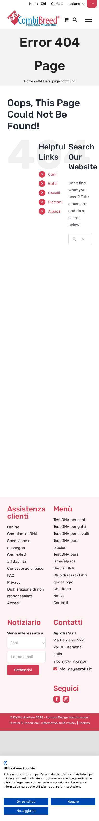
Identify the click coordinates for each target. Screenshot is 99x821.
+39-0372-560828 (70, 662)
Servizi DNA (63, 568)
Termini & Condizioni (24, 723)
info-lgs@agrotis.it (75, 669)
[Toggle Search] (75, 19)
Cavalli (54, 193)
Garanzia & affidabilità (17, 558)
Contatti (60, 603)
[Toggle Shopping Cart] (66, 19)
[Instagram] (66, 699)
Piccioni (55, 202)
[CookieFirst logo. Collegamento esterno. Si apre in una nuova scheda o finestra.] (5, 763)
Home (28, 81)
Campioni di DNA (22, 533)
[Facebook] (56, 699)
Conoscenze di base (25, 568)
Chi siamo (62, 589)
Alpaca (54, 211)
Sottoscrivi (23, 670)
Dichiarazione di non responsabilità (25, 593)
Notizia (59, 596)
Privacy (14, 582)
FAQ (10, 575)
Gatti (52, 183)
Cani (52, 174)
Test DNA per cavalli (71, 533)
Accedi (13, 603)
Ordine (13, 527)
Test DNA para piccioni (66, 544)
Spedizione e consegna (18, 544)
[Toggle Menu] (88, 20)
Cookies (84, 723)
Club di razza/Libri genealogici (70, 578)
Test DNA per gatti (69, 526)
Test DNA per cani (69, 519)
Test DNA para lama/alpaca (66, 557)
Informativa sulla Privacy (58, 723)
